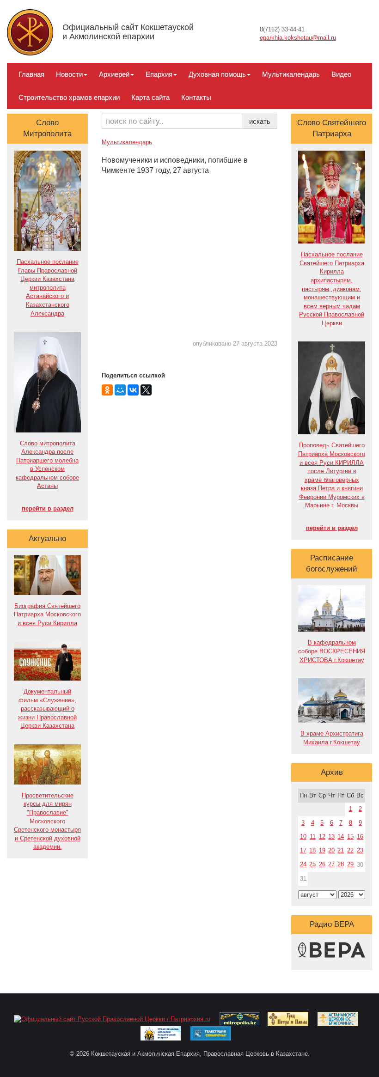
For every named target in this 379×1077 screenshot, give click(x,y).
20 (331, 850)
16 (360, 836)
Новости (69, 74)
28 (340, 864)
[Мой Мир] (120, 390)
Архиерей (114, 74)
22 (350, 850)
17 (303, 850)
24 (303, 864)
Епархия (159, 74)
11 (313, 836)
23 (360, 850)
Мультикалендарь (291, 74)
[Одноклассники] (107, 390)
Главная (31, 74)
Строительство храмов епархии (69, 97)
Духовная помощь (217, 74)
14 (340, 836)
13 (331, 836)
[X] (146, 390)
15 (350, 836)
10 (303, 836)
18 (312, 850)
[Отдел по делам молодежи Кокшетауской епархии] (161, 1032)
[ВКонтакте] (133, 390)
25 (312, 864)
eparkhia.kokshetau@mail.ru (298, 37)
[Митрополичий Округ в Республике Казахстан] (240, 1018)
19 (322, 850)
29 (350, 864)
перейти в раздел (47, 508)
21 (340, 850)
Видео (341, 74)
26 (322, 864)
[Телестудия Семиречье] (210, 1032)
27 (331, 864)
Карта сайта (150, 97)
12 (322, 836)
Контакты (196, 97)
